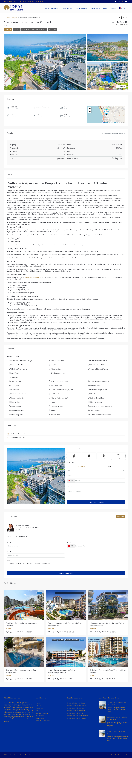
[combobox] (96, 471)
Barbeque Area (56, 386)
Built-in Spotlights (57, 361)
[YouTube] (119, 755)
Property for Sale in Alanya (76, 703)
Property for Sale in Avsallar (76, 705)
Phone (69, 542)
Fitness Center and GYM (60, 398)
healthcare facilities (32, 277)
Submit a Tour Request (96, 502)
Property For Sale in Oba (75, 713)
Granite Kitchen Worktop (99, 369)
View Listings (120, 516)
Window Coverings (58, 373)
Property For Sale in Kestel (76, 708)
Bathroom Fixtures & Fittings (21, 361)
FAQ (37, 710)
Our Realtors (40, 715)
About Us (38, 705)
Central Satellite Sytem (98, 361)
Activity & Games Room (59, 381)
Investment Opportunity (68, 593)
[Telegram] (126, 755)
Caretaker (15, 390)
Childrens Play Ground (98, 390)
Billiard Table (95, 386)
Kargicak (14, 17)
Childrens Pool (56, 394)
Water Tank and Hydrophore (100, 415)
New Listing (26, 29)
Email (9, 552)
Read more (7, 721)
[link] (102, 705)
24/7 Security (16, 381)
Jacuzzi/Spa (15, 402)
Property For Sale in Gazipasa (76, 718)
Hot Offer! (52, 29)
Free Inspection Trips (42, 713)
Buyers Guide (40, 708)
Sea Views (15, 373)
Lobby (53, 402)
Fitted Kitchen (56, 369)
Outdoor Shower (57, 406)
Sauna (53, 410)
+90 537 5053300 (25, 528)
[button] (120, 17)
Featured (58, 593)
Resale (39, 593)
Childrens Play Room (19, 394)
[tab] (66, 434)
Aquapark (15, 386)
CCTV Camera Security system (62, 390)
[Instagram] (115, 755)
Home (8, 17)
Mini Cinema (16, 406)
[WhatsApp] (123, 755)
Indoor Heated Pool (97, 398)
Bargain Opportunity (39, 29)
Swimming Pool (17, 415)
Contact (38, 703)
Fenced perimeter (17, 398)
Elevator (93, 394)
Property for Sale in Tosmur (76, 710)
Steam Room (95, 410)
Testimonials (40, 718)
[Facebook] (108, 755)
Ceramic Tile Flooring (19, 365)
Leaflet (106, 122)
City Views (55, 365)
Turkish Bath (55, 415)
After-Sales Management (99, 381)
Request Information (66, 573)
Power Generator (17, 410)
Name (9, 542)
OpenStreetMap (114, 122)
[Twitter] (112, 755)
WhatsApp (38, 528)
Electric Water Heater (19, 369)
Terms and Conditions (43, 720)
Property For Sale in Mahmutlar (77, 715)
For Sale (17, 29)
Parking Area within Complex (101, 406)
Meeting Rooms (96, 402)
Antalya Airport (84, 315)
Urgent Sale (80, 593)
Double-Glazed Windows (99, 365)
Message (10, 560)
